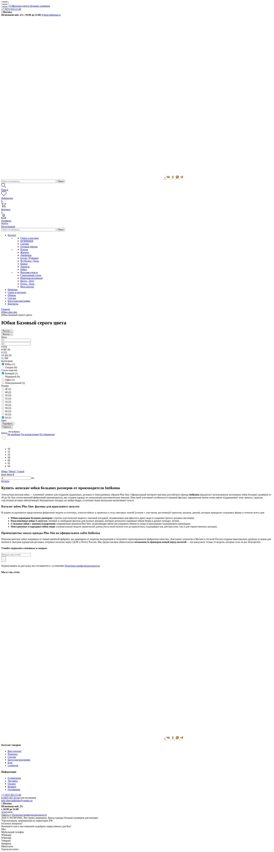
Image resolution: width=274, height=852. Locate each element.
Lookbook (13, 765)
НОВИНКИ (26, 241)
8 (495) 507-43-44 (10, 797)
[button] (137, 219)
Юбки (23, 269)
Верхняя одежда (29, 272)
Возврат (12, 786)
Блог (10, 762)
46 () (8, 389)
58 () (8, 408)
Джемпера (25, 255)
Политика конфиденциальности (29, 815)
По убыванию (47, 434)
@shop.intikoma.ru (51, 15)
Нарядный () (12, 376)
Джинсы (24, 266)
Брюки (24, 263)
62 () (8, 414)
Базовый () (11, 373)
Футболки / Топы (29, 261)
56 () (8, 405)
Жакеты (24, 252)
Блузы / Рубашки (29, 258)
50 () (8, 395)
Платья (24, 249)
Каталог (12, 235)
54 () (8, 401)
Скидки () (11, 367)
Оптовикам (14, 789)
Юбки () (10, 364)
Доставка (13, 781)
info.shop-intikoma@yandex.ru (17, 800)
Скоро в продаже (29, 238)
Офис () (10, 379)
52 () (8, 398)
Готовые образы (29, 246)
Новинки (13, 754)
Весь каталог (27, 286)
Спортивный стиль (30, 275)
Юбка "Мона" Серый (12, 471)
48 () (8, 392)
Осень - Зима (27, 283)
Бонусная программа (19, 759)
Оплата (12, 783)
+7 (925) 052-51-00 (11, 9)
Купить (5, 481)
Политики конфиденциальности (82, 565)
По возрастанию (30, 434)
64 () (8, 417)
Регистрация (8, 226)
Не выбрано (14, 432)
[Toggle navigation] (5, 4)
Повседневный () (15, 383)
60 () (8, 411)
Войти (4, 223)
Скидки (24, 243)
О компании (14, 778)
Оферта (5, 815)
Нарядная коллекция (31, 278)
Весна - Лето (27, 281)
